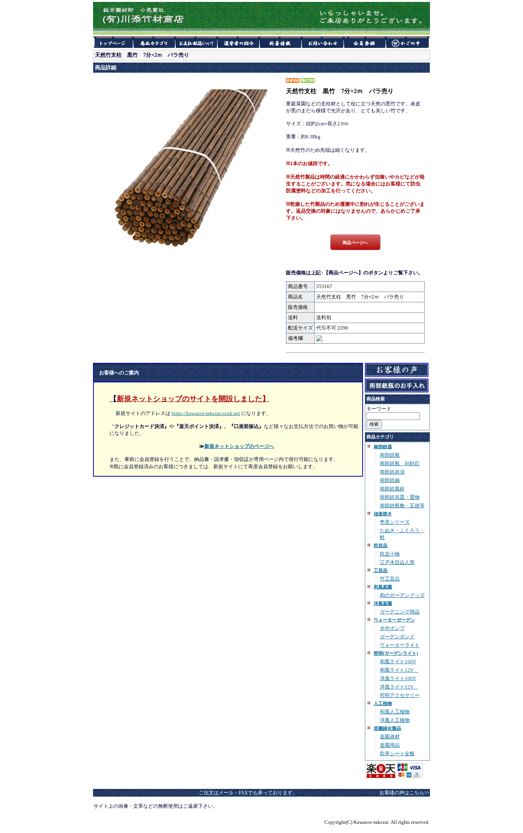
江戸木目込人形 (397, 562)
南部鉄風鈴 (392, 489)
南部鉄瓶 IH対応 (400, 463)
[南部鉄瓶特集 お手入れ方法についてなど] (396, 389)
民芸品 (380, 545)
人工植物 (383, 703)
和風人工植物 (395, 712)
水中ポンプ (392, 628)
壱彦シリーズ (395, 522)
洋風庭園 (383, 603)
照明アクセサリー (400, 695)
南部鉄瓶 (390, 455)
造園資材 (390, 737)
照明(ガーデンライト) (396, 653)
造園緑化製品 (387, 728)
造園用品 (390, 745)
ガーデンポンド (397, 637)
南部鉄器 (383, 446)
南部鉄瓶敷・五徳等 (402, 505)
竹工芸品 (390, 579)
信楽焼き (383, 514)
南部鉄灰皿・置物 (400, 497)
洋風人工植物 (395, 720)
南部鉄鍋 (390, 480)
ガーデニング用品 (400, 612)
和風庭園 (383, 587)
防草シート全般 (397, 753)
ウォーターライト (400, 645)
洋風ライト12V (399, 687)
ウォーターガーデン (394, 620)
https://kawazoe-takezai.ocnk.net (206, 413)
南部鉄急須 (392, 472)
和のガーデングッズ (402, 595)
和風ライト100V (398, 661)
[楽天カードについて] (394, 777)
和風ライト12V (399, 670)
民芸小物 (390, 554)
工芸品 (380, 570)
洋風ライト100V (398, 678)
